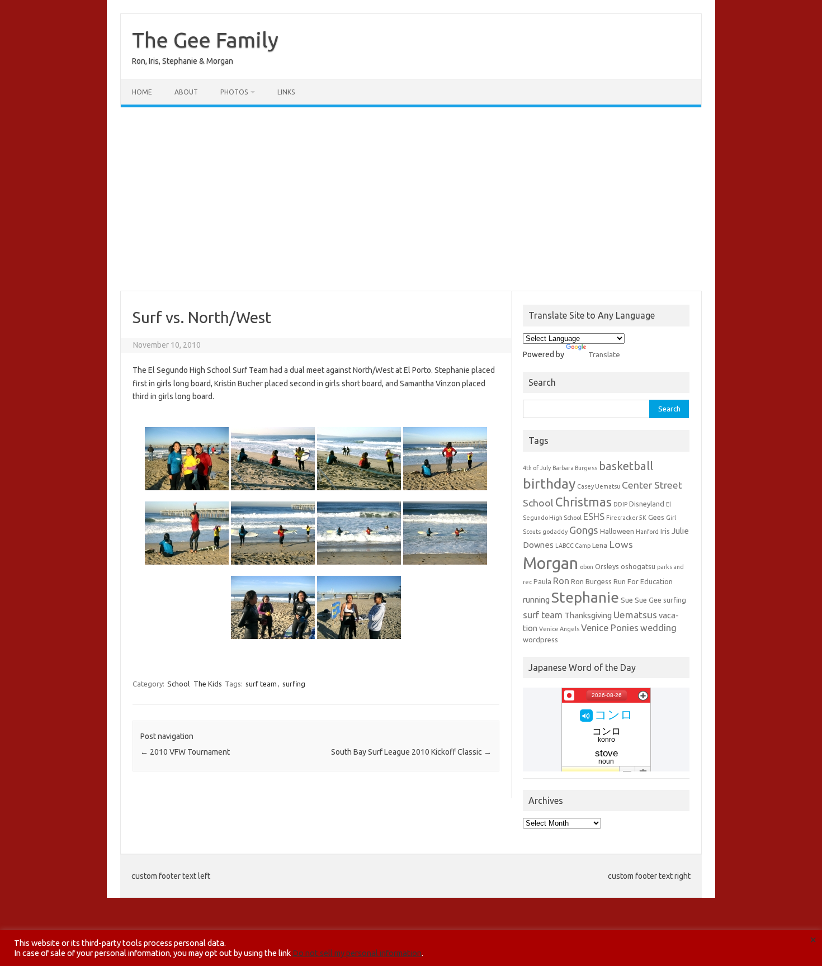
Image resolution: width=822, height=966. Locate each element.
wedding (658, 628)
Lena (599, 545)
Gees (656, 517)
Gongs (583, 530)
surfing (293, 684)
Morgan (550, 563)
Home (142, 92)
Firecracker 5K (626, 517)
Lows (621, 544)
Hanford (647, 531)
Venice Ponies (610, 628)
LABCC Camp (572, 545)
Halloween (617, 531)
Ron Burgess (591, 581)
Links (286, 92)
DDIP (620, 504)
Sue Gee (648, 600)
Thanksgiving (588, 615)
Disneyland (646, 504)
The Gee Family (205, 39)
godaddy (555, 531)
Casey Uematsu (598, 486)
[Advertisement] (411, 199)
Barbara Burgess (574, 468)
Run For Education (643, 581)
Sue (627, 600)
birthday (549, 483)
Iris (665, 531)
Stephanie (585, 597)
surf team (261, 684)
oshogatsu (638, 566)
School (178, 684)
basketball (626, 466)
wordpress (540, 639)
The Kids (207, 684)
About (186, 92)
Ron (561, 581)
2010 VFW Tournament (185, 751)
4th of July (537, 468)
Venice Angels (559, 629)
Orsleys (607, 566)
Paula (542, 581)
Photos (234, 92)
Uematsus (635, 614)
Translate (604, 354)
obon (586, 567)
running (536, 599)
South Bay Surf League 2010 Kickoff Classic (411, 751)
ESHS (593, 517)
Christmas (583, 502)
